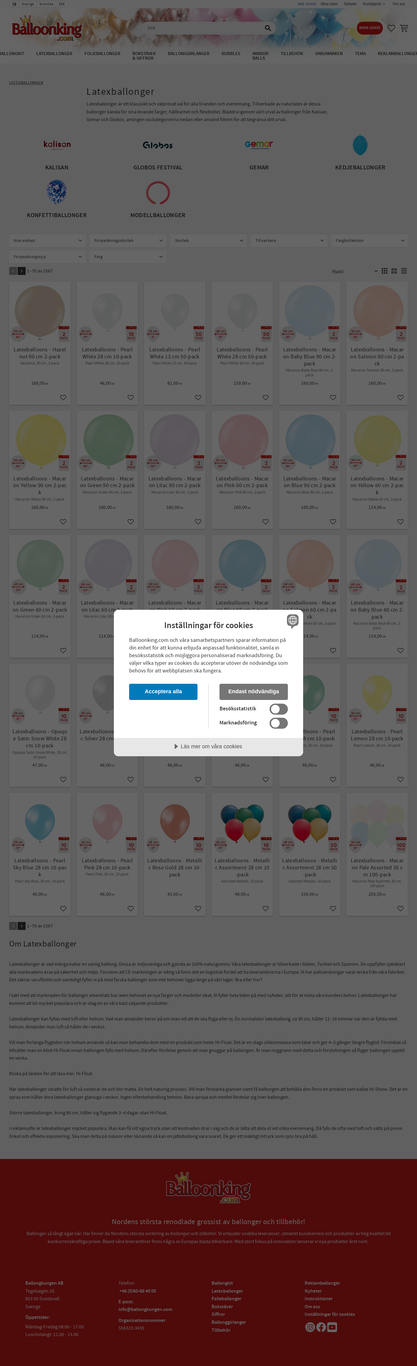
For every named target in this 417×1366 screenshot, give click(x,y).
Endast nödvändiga (253, 691)
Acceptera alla (163, 691)
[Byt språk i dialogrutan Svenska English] (291, 621)
